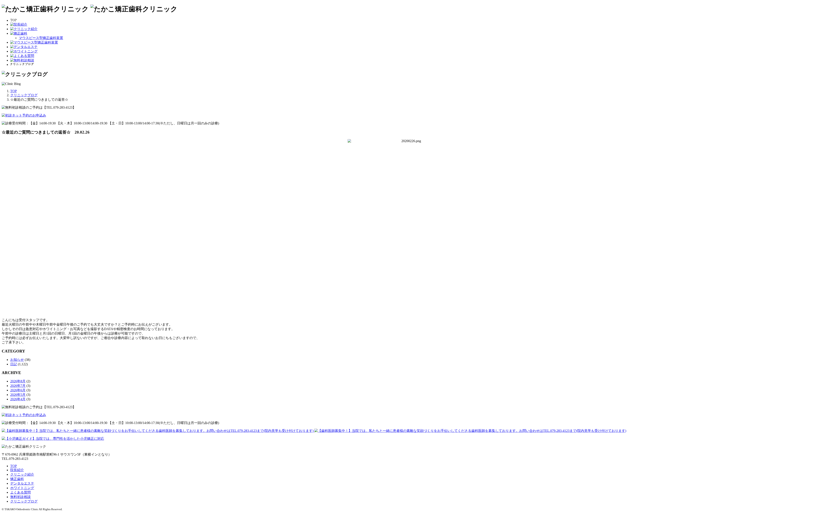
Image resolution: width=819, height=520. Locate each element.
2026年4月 (18, 399)
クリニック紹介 (22, 474)
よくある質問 (20, 492)
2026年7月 (18, 385)
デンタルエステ (22, 483)
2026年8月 (18, 381)
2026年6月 (18, 390)
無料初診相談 (20, 497)
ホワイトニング (22, 488)
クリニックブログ (24, 501)
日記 (13, 364)
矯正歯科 (17, 479)
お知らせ (17, 359)
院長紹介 (17, 470)
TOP (13, 466)
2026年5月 (18, 394)
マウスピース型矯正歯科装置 (41, 38)
